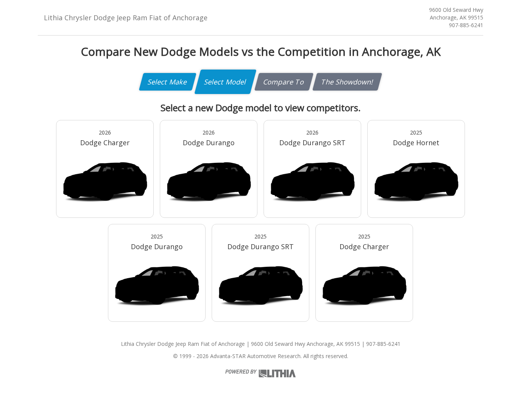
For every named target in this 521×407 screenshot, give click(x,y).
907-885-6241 (466, 25)
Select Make (167, 81)
